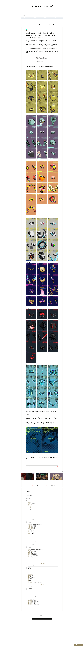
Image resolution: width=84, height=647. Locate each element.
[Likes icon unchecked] (28, 519)
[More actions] (57, 30)
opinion (54, 24)
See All (62, 471)
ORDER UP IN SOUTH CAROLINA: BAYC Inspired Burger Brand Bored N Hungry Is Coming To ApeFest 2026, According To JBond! (56, 482)
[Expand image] (31, 74)
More (57, 24)
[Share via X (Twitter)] (28, 463)
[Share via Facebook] (26, 463)
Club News (34, 24)
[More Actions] (57, 500)
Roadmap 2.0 (39, 24)
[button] (61, 24)
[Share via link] (32, 463)
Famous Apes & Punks (28, 24)
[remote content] (42, 59)
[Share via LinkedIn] (30, 463)
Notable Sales (44, 24)
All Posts (22, 24)
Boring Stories (49, 24)
